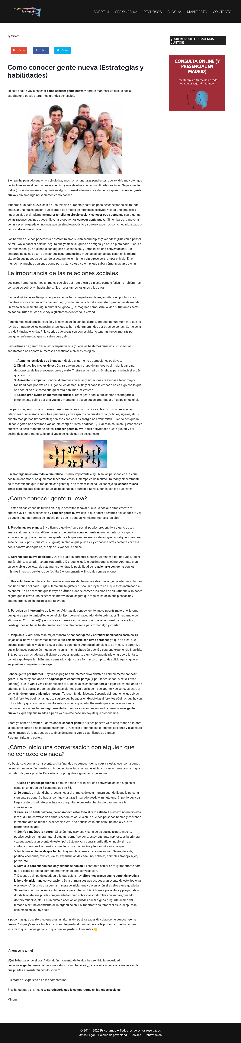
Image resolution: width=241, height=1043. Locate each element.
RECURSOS (152, 12)
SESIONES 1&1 (126, 12)
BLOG (172, 12)
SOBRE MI (102, 12)
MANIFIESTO (197, 12)
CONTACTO (222, 12)
